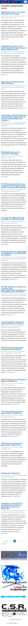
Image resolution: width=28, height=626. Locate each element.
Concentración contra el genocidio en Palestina (12, 412)
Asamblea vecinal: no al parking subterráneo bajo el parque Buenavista (13, 48)
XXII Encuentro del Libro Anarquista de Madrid (12, 348)
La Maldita (8, 258)
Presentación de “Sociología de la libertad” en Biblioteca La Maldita (13, 253)
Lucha (14, 17)
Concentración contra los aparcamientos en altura (12, 323)
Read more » (5, 39)
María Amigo (23, 295)
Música (2, 88)
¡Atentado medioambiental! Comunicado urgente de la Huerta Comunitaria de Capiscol (14, 117)
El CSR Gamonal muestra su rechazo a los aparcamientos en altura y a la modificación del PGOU (13, 289)
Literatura (13, 258)
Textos (5, 125)
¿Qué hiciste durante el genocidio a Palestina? (11, 444)
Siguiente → (4, 543)
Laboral (11, 17)
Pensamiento (22, 258)
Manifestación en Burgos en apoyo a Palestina (14, 380)
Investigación (4, 448)
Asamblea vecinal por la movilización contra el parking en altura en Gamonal (12, 506)
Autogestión (22, 122)
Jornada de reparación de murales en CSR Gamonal (12, 218)
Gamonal (18, 53)
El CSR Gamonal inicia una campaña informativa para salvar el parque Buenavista (13, 185)
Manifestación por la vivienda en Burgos (10, 153)
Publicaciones (4, 260)
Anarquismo (22, 16)
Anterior (6, 541)
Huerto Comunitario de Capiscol (17, 124)
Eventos (7, 17)
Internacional (18, 87)
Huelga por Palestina (10, 473)
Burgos (2, 17)
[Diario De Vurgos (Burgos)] (14, 2)
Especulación (9, 53)
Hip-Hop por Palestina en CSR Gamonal (12, 82)
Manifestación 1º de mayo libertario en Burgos (13, 13)
